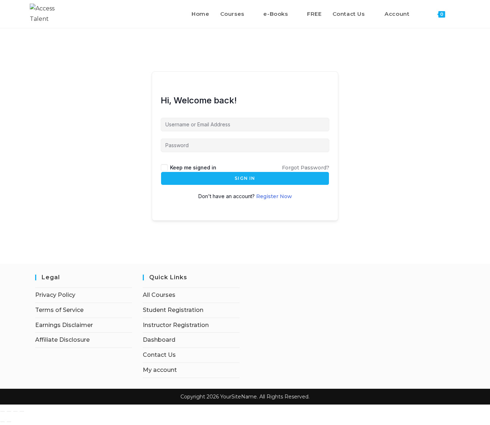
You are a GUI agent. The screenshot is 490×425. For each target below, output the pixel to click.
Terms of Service (59, 310)
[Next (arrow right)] (8, 421)
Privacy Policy (55, 294)
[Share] (15, 411)
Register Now (274, 196)
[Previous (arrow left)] (2, 421)
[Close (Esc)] (21, 411)
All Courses (159, 294)
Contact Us (159, 354)
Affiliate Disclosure (62, 339)
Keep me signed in (193, 167)
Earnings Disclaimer (64, 325)
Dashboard (159, 339)
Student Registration (173, 310)
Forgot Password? (305, 167)
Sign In (245, 178)
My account (160, 369)
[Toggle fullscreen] (8, 411)
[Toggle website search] (458, 14)
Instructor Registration (176, 325)
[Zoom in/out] (2, 411)
